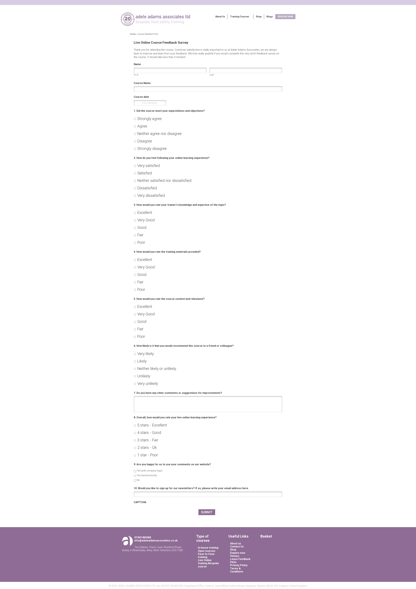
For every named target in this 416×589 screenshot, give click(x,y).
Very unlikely (147, 383)
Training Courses (239, 16)
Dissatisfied (147, 188)
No (138, 480)
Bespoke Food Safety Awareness (212, 20)
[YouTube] (283, 550)
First (136, 75)
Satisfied (144, 173)
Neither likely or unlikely (156, 368)
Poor (141, 242)
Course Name (142, 83)
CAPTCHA (140, 502)
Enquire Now (285, 16)
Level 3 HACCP (156, 31)
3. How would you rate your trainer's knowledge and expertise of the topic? (180, 204)
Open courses (206, 550)
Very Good (146, 220)
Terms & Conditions (236, 570)
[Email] (273, 550)
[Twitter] (280, 550)
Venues (234, 555)
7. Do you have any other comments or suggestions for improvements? (178, 392)
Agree (142, 126)
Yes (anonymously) (147, 475)
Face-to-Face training (206, 555)
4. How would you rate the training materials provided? (167, 251)
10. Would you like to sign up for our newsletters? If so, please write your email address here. (191, 488)
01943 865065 (142, 537)
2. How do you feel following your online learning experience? (171, 157)
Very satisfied (148, 165)
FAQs (233, 562)
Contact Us (237, 546)
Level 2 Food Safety (205, 24)
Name (137, 64)
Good (141, 227)
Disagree (144, 141)
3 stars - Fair (147, 440)
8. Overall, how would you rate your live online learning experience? (175, 417)
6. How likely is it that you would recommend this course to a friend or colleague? (184, 345)
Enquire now (237, 552)
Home (133, 34)
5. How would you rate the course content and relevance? (169, 298)
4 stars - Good (149, 432)
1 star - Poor (147, 455)
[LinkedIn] (277, 550)
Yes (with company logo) (149, 470)
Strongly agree (149, 118)
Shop (258, 16)
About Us (220, 16)
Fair (140, 235)
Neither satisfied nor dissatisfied (164, 180)
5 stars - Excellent (152, 425)
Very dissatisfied (151, 195)
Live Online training (205, 562)
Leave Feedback (240, 559)
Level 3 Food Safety (205, 27)
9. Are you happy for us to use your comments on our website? (172, 464)
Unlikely (143, 376)
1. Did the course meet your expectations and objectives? (169, 110)
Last (211, 75)
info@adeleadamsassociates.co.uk (156, 540)
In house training (208, 547)
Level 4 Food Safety (205, 30)
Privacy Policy (238, 565)
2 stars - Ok (147, 447)
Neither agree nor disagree (159, 133)
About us (235, 543)
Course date (141, 96)
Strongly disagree (152, 148)
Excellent (144, 212)
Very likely (145, 353)
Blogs (269, 16)
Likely (142, 361)
